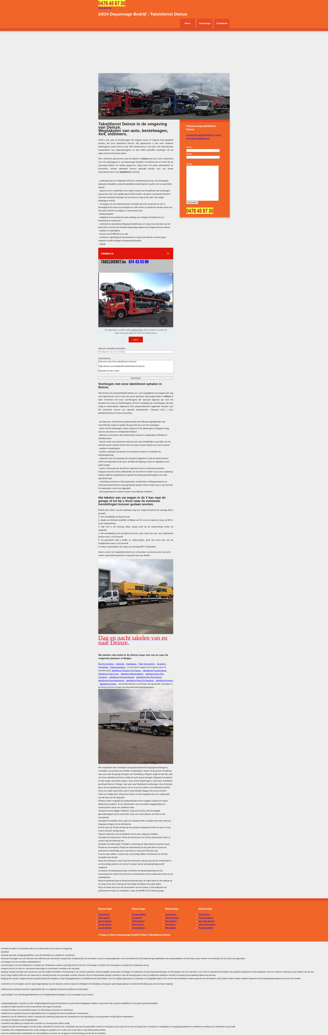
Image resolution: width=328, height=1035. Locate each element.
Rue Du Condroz (106, 664)
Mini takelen (170, 928)
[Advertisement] (164, 50)
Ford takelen (104, 914)
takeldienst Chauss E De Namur (126, 671)
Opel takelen (104, 918)
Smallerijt (161, 664)
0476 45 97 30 (104, 8)
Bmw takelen (171, 921)
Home (187, 23)
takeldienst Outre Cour (108, 674)
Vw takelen (137, 918)
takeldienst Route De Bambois (140, 681)
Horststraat (103, 667)
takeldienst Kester (108, 684)
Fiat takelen (170, 924)
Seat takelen (170, 914)
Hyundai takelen (205, 928)
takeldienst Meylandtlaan (132, 674)
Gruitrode (120, 664)
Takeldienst (221, 23)
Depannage (204, 23)
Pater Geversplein (146, 664)
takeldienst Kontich (164, 681)
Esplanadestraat (118, 667)
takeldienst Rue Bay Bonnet (149, 677)
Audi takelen (204, 914)
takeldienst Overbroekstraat (122, 677)
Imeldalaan (131, 664)
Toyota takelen (104, 924)
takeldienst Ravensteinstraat (111, 681)
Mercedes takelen (206, 921)
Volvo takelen (138, 924)
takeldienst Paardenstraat (155, 671)
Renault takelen (139, 914)
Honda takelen (138, 928)
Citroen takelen (172, 918)
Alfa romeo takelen (207, 924)
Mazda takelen (105, 921)
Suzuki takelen (105, 928)
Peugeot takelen (205, 918)
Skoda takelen (138, 921)
